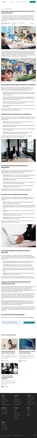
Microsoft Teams (4, 409)
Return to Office (17, 399)
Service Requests (30, 399)
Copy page (32, 23)
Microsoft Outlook (4, 411)
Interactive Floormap (30, 397)
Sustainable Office (17, 404)
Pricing (21, 1)
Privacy (6, 435)
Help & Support (17, 413)
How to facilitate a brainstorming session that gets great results (13, 300)
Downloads (16, 418)
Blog (3, 8)
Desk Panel (29, 404)
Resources (24, 1)
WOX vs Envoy (4, 425)
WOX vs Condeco (4, 427)
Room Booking (3, 399)
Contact (28, 415)
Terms (2, 435)
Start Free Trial (32, 1)
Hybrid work (16, 397)
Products (12, 1)
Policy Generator (17, 415)
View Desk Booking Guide (29, 322)
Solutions (17, 1)
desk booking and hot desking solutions (26, 317)
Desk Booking (3, 397)
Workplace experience (18, 402)
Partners (28, 411)
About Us (28, 409)
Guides (15, 411)
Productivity (13, 24)
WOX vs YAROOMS (4, 429)
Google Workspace (4, 413)
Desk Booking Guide (8, 8)
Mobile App (3, 402)
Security (28, 413)
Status (9, 435)
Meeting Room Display (5, 404)
